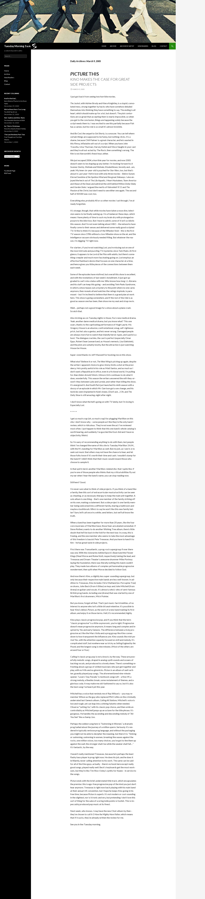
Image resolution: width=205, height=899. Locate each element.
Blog (154, 46)
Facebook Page (9, 171)
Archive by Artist (127, 46)
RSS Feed (7, 173)
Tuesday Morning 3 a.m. (17, 46)
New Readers (143, 46)
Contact (163, 46)
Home (104, 46)
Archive (113, 46)
